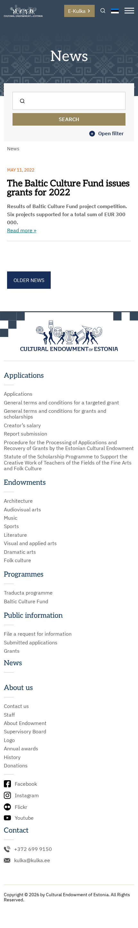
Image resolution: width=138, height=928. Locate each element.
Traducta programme (28, 593)
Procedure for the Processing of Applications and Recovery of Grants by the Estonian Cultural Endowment (69, 445)
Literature (15, 535)
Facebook (26, 784)
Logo (9, 740)
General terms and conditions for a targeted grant (61, 402)
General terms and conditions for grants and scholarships (55, 414)
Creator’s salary (22, 425)
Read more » (21, 230)
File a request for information (38, 634)
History (12, 757)
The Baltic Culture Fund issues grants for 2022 (68, 188)
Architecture (18, 501)
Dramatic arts (20, 552)
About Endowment (25, 723)
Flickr (21, 807)
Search (69, 119)
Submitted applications (30, 642)
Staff (9, 715)
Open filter (107, 133)
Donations (16, 765)
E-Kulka (77, 11)
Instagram (27, 795)
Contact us (16, 706)
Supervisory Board (25, 731)
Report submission (25, 434)
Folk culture (17, 560)
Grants (12, 651)
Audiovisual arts (22, 509)
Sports (11, 526)
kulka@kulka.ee (32, 860)
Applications (18, 394)
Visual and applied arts (30, 543)
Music (10, 518)
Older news (28, 280)
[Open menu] (129, 11)
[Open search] (102, 11)
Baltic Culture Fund (26, 601)
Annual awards (21, 748)
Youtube (24, 818)
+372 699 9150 (33, 849)
